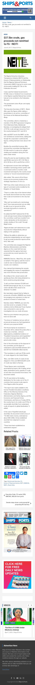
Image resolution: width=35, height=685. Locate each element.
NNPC (5, 485)
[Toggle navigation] (4, 18)
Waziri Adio (11, 485)
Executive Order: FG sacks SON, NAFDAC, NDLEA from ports (16, 495)
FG (21, 481)
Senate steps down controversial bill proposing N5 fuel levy (17, 503)
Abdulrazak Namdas (13, 481)
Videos (12, 623)
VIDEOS (7, 605)
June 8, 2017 (8, 47)
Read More (5, 669)
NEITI (21, 483)
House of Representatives (12, 483)
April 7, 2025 (8, 632)
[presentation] (28, 605)
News (6, 34)
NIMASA (26, 483)
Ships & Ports (17, 47)
